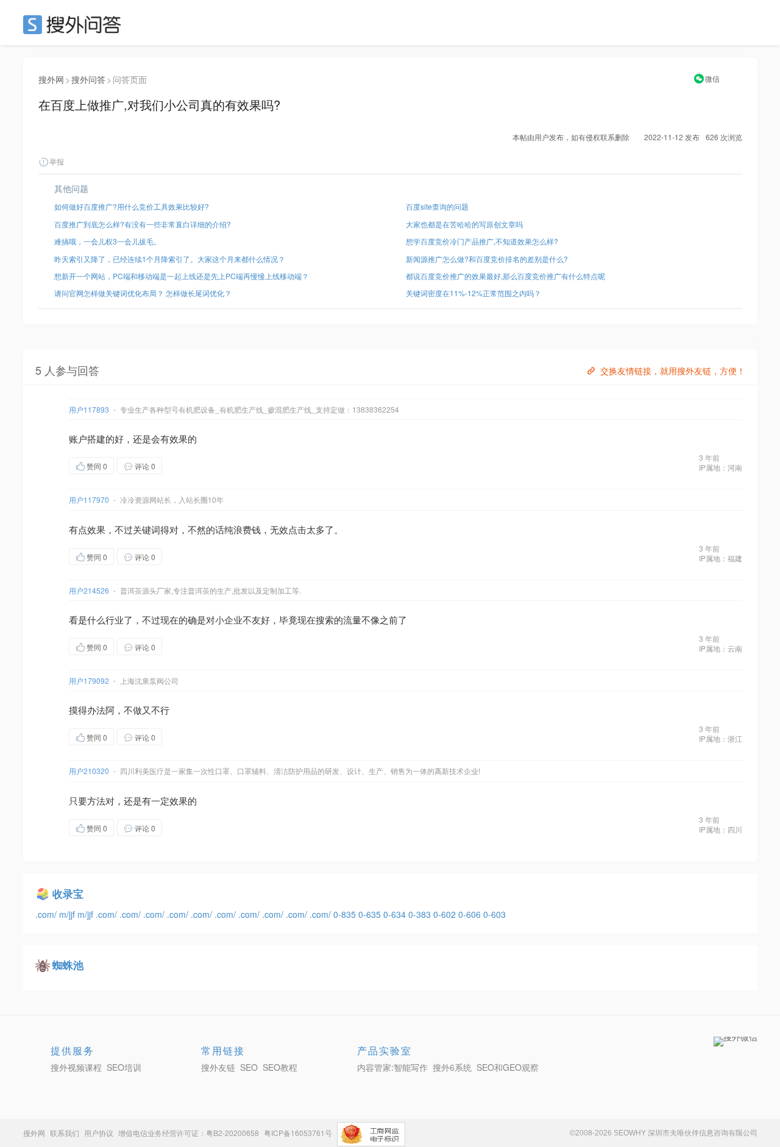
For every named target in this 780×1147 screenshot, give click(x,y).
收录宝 (67, 893)
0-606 (470, 914)
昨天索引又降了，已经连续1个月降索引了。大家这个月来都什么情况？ (169, 259)
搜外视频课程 (76, 1067)
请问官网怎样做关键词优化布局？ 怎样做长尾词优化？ (143, 293)
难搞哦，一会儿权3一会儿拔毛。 (107, 241)
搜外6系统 (452, 1067)
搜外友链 (218, 1067)
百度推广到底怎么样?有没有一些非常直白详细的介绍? (142, 224)
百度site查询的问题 (437, 206)
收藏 (186, 465)
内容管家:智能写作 (392, 1067)
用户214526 (89, 590)
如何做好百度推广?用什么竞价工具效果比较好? (131, 206)
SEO (75, 24)
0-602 (445, 914)
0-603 (494, 914)
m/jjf (68, 914)
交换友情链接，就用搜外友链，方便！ (672, 370)
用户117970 (89, 499)
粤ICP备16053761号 (298, 1132)
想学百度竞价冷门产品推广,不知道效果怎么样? (482, 241)
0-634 (395, 914)
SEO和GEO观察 (508, 1067)
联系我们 (64, 1132)
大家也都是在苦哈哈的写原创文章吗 (464, 224)
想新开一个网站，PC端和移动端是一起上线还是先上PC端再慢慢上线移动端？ (181, 276)
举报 (56, 161)
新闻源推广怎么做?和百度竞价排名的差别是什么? (487, 259)
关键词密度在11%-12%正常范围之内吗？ (473, 293)
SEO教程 (280, 1067)
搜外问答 (88, 79)
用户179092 (89, 680)
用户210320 (89, 770)
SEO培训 (124, 1067)
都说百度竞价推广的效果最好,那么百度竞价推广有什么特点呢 (505, 276)
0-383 (420, 914)
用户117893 (89, 409)
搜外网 (51, 79)
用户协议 (98, 1132)
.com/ (47, 914)
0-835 (345, 914)
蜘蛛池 (67, 964)
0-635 (370, 914)
